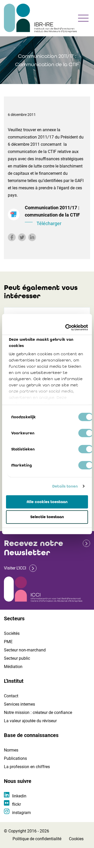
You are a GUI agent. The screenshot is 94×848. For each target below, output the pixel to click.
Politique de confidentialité (37, 838)
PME (8, 641)
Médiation (13, 666)
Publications (15, 758)
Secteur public (17, 658)
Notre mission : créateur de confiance (38, 712)
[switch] (85, 433)
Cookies (76, 838)
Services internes (19, 704)
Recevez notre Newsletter (33, 548)
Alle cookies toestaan (47, 501)
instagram (21, 812)
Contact (11, 695)
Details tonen (65, 486)
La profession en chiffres (27, 766)
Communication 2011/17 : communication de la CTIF (52, 215)
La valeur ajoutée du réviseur (30, 720)
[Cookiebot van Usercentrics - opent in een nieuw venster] (66, 327)
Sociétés (12, 633)
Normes (11, 750)
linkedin (19, 796)
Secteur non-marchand (25, 650)
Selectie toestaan (47, 517)
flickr (16, 804)
